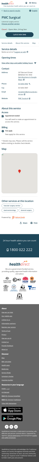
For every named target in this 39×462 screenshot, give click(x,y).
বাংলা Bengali (5, 392)
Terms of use (6, 331)
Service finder (6, 373)
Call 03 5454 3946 (19, 35)
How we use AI (6, 338)
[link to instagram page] (11, 427)
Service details (7, 43)
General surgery (26, 210)
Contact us (5, 342)
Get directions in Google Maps (27, 78)
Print (35, 223)
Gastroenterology (10, 210)
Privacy (4, 335)
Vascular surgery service (12, 206)
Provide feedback (7, 346)
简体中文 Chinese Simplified (11, 396)
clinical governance (14, 435)
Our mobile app (7, 316)
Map (34, 43)
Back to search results (12, 11)
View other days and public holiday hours (17, 63)
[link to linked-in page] (16, 427)
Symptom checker (8, 376)
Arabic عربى (6, 389)
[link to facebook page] (7, 427)
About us (5, 349)
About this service (22, 43)
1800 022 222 (20, 249)
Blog (3, 358)
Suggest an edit (20, 52)
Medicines (5, 369)
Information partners (9, 323)
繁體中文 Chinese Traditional (11, 400)
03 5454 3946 (23, 84)
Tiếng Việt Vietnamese (9, 403)
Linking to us (6, 320)
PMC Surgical (23, 98)
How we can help (7, 312)
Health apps (6, 365)
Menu (34, 3)
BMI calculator (6, 362)
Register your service (9, 327)
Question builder (7, 380)
